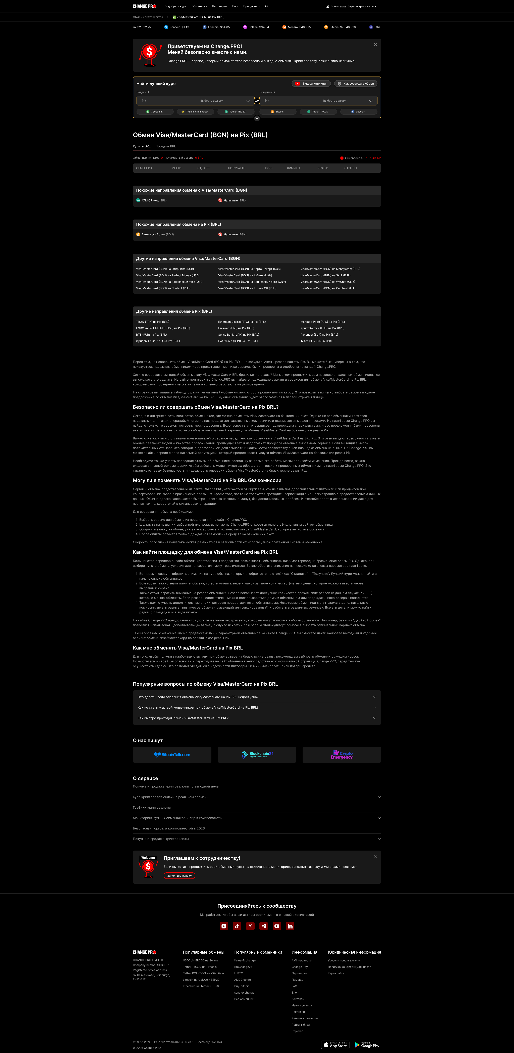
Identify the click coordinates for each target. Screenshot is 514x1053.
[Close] (375, 44)
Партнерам (219, 6)
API (267, 6)
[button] (251, 6)
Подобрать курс (175, 6)
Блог (235, 6)
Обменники (199, 6)
